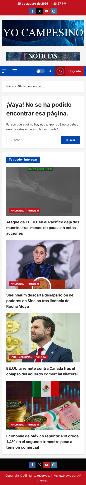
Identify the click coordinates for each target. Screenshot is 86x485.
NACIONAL (17, 210)
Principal (33, 210)
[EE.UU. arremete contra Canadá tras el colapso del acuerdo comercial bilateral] (43, 337)
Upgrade (74, 71)
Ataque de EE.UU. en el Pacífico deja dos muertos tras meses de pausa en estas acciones (42, 228)
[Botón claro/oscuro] (40, 71)
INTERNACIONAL (21, 357)
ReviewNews (62, 475)
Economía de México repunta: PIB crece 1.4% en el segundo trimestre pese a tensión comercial (42, 442)
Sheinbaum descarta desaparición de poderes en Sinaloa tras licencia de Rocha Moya (39, 301)
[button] (4, 71)
